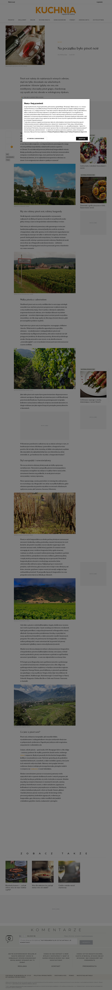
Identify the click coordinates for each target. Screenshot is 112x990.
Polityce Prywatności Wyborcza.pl (58, 132)
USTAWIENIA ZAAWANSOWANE (35, 138)
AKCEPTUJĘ (82, 138)
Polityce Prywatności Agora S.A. (77, 132)
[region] (56, 120)
